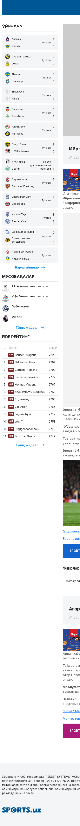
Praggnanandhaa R (24, 429)
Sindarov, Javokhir (24, 377)
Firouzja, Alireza (22, 436)
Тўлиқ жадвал (27, 327)
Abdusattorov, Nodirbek (27, 392)
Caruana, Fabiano (23, 369)
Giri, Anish (18, 406)
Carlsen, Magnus (22, 355)
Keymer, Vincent (22, 384)
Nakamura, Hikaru (23, 362)
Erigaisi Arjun (20, 414)
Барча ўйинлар (27, 267)
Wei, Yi (16, 421)
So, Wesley (19, 399)
